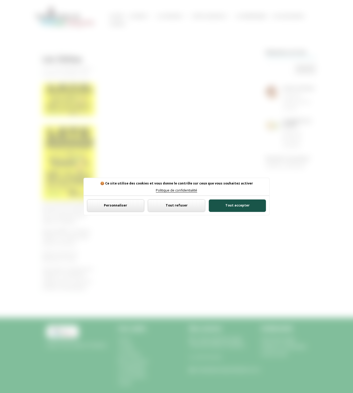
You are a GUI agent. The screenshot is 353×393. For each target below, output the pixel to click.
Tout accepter (237, 205)
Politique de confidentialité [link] (176, 190)
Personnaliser (115, 205)
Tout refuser (177, 205)
